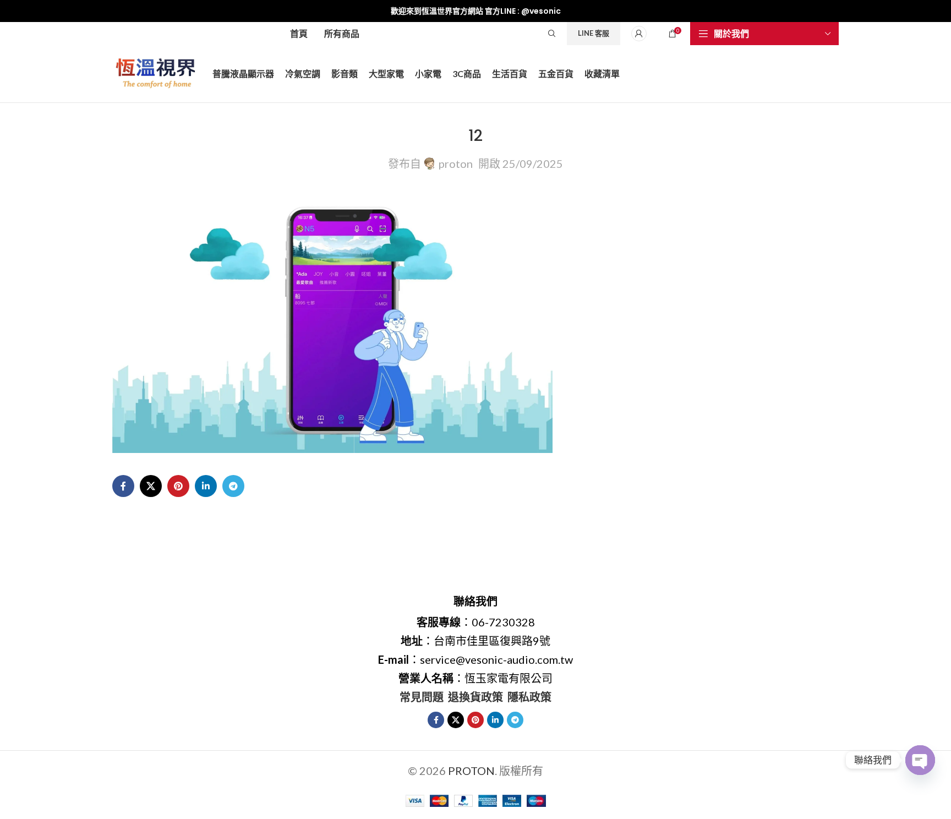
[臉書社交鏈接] (123, 486)
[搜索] (552, 34)
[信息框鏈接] (475, 11)
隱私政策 (529, 696)
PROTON (471, 770)
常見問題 (422, 696)
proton (456, 163)
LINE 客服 (593, 33)
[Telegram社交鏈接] (233, 486)
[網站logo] (156, 72)
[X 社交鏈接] (151, 486)
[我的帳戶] (639, 34)
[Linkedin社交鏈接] (206, 486)
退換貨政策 (475, 696)
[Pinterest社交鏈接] (178, 486)
